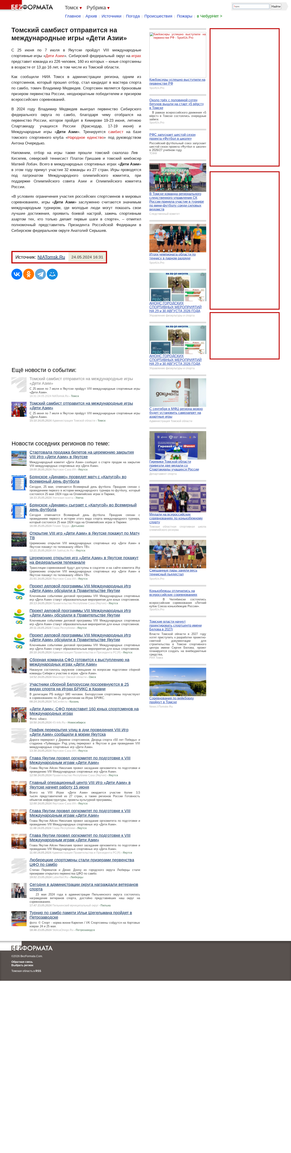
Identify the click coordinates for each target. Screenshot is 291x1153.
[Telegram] (40, 274)
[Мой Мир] (52, 274)
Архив (91, 16)
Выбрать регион (22, 965)
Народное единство (86, 137)
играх (136, 56)
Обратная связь (22, 961)
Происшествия (158, 16)
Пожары (184, 16)
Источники (111, 16)
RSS (38, 971)
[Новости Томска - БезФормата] (27, 5)
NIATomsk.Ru (51, 257)
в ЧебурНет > (209, 16)
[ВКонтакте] (16, 274)
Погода (133, 16)
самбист (115, 132)
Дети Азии (54, 56)
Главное (73, 16)
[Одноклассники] (28, 274)
